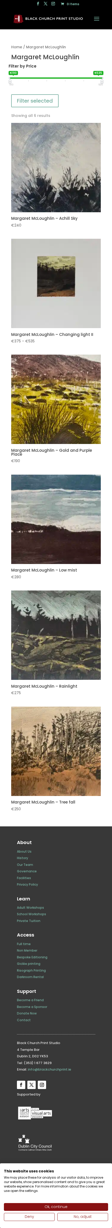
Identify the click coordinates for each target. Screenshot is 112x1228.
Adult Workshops (30, 907)
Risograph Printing (31, 970)
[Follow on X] (31, 1085)
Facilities (24, 878)
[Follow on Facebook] (21, 1085)
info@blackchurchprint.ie (49, 1069)
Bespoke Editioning (32, 957)
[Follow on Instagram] (42, 1085)
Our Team (25, 864)
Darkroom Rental (30, 977)
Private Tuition (28, 921)
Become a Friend (30, 1000)
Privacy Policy (27, 884)
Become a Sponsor (32, 1007)
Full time (24, 944)
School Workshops (31, 914)
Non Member (27, 950)
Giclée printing (28, 963)
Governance (27, 871)
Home (16, 47)
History (22, 858)
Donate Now (27, 1013)
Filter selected (35, 100)
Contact (24, 1020)
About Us (24, 851)
